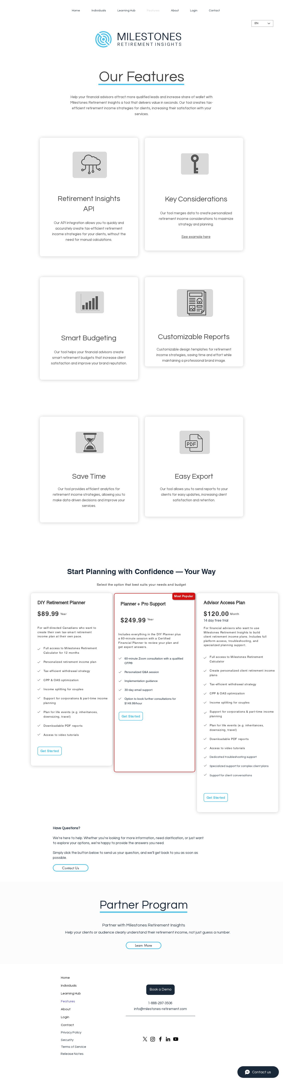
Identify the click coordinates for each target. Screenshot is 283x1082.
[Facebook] (160, 1039)
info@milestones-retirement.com (160, 1009)
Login (65, 1017)
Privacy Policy (71, 1032)
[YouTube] (176, 1039)
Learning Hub (71, 993)
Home (65, 977)
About (66, 1009)
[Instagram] (153, 1039)
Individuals (69, 985)
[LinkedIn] (168, 1039)
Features (68, 1001)
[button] (160, 990)
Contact (67, 1025)
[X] (145, 1039)
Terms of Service (73, 1046)
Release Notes (72, 1053)
